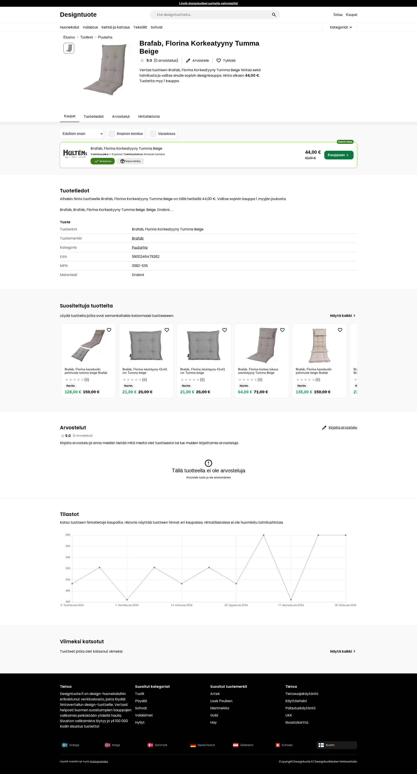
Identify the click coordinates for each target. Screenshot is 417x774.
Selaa (338, 15)
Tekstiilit (140, 27)
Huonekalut (69, 27)
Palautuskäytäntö (300, 708)
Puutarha (105, 37)
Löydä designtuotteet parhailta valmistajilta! (208, 3)
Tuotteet (86, 37)
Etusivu (69, 37)
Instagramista (99, 761)
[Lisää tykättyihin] (109, 330)
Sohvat (157, 27)
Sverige (74, 745)
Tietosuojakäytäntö (301, 693)
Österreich (246, 745)
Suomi (330, 745)
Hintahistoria (149, 116)
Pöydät (141, 700)
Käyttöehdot (296, 700)
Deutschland (206, 745)
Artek (215, 693)
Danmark (161, 745)
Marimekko (219, 708)
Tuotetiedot (94, 116)
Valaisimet (144, 715)
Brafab (138, 238)
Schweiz (287, 745)
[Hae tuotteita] (274, 14)
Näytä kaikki (341, 315)
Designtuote (78, 14)
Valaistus (90, 27)
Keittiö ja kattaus (115, 27)
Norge (116, 745)
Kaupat (351, 15)
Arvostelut (121, 116)
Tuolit (139, 693)
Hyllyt (140, 722)
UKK (288, 715)
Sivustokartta (296, 722)
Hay (213, 722)
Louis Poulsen (221, 700)
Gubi (214, 715)
